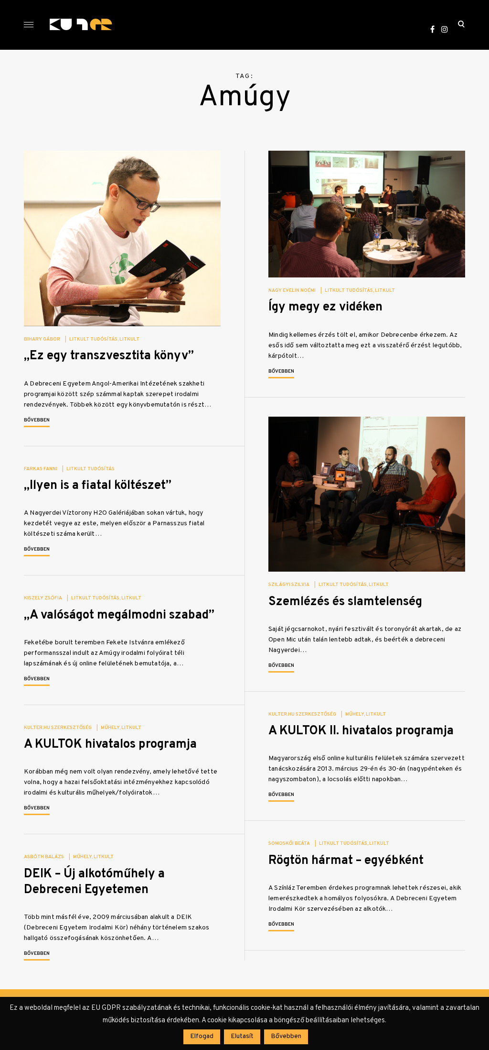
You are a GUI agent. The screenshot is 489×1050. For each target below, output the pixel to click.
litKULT (129, 339)
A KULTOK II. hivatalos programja (361, 731)
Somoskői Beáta (289, 843)
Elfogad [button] (201, 1036)
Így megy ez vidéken (325, 307)
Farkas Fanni (40, 469)
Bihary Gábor (42, 339)
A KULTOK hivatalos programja (110, 744)
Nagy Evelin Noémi (292, 290)
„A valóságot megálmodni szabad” (119, 615)
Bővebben (37, 420)
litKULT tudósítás (93, 339)
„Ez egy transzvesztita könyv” (109, 356)
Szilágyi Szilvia (288, 585)
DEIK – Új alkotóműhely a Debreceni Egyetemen (94, 882)
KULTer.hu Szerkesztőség (302, 714)
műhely (354, 714)
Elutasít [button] (242, 1036)
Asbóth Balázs (44, 857)
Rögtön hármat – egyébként (346, 861)
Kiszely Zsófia (43, 598)
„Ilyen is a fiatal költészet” (97, 486)
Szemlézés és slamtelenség (345, 602)
